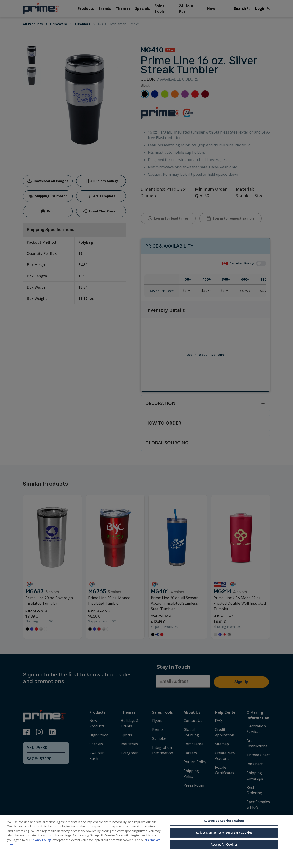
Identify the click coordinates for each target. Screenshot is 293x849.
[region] (146, 832)
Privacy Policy (40, 840)
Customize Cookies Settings (224, 821)
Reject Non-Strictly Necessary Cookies (224, 832)
